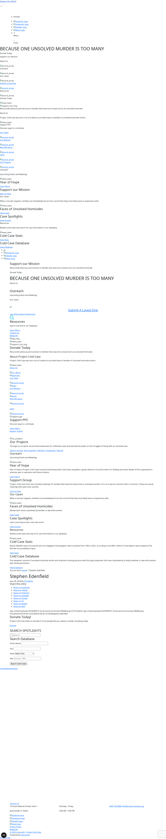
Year (12, 658)
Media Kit (14, 335)
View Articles (5, 220)
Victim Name (15, 643)
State (12, 653)
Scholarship (51, 450)
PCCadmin (28, 581)
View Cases (4, 213)
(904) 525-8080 (115, 806)
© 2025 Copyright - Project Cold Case (25, 832)
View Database (6, 247)
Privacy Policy (15, 827)
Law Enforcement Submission (23, 314)
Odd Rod (41, 450)
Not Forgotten (30, 450)
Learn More (5, 186)
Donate (13, 625)
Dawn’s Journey (16, 450)
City (11, 648)
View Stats (4, 240)
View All (59, 450)
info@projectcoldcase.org (133, 806)
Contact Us (15, 333)
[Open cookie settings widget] (4, 835)
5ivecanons (25, 835)
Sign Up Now (5, 194)
